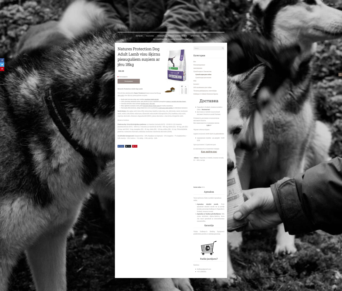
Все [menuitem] (194, 61)
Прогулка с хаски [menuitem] (198, 36)
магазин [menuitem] (150, 36)
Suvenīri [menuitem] (196, 84)
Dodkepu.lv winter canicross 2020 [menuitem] (172, 36)
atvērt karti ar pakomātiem (215, 134)
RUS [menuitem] (336, 4)
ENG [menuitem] (331, 4)
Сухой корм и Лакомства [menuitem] (202, 71)
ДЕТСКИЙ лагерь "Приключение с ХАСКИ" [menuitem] (171, 39)
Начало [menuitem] (139, 36)
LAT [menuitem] (327, 4)
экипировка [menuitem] (197, 68)
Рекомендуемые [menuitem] (199, 65)
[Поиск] (222, 48)
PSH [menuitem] (194, 81)
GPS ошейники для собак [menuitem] (202, 87)
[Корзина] (340, 74)
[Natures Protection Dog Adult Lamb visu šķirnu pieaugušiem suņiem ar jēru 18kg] (170, 90)
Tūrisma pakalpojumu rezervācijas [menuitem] (205, 91)
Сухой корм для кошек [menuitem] (203, 77)
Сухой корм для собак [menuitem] (203, 74)
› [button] (223, 71)
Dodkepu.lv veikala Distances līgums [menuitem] (205, 94)
